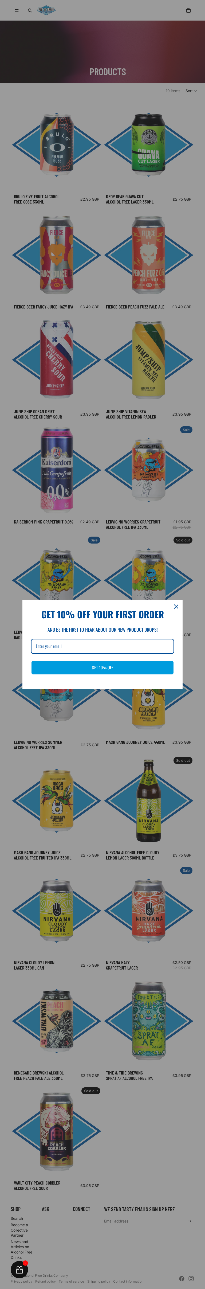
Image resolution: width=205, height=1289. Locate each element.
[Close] (176, 606)
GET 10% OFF (102, 667)
